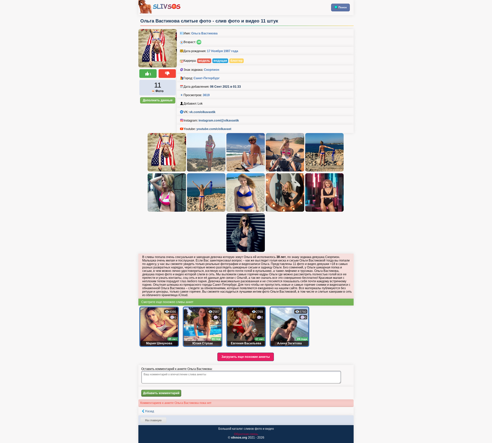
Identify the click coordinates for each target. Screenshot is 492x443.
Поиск (342, 7)
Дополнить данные (158, 100)
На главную (153, 420)
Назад (149, 411)
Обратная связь (246, 434)
